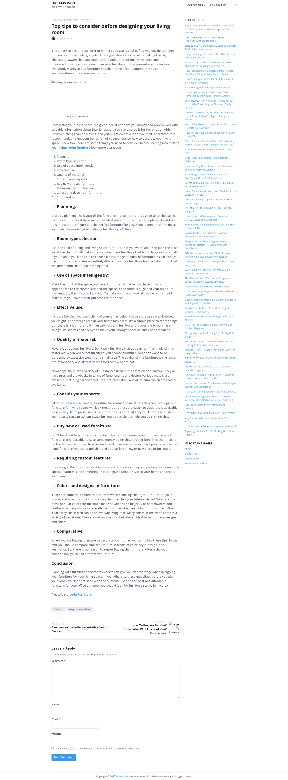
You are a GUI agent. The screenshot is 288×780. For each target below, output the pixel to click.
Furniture (58, 609)
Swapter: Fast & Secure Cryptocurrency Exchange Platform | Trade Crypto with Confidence (206, 245)
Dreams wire (64, 3)
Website (57, 733)
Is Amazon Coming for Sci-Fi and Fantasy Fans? (210, 391)
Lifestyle (85, 20)
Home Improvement (64, 20)
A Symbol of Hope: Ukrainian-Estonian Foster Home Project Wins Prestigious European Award (209, 116)
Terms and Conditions (197, 463)
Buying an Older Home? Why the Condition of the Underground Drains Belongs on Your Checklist (209, 29)
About (188, 448)
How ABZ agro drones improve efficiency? (207, 87)
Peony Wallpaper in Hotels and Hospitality (207, 286)
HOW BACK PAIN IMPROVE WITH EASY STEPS (210, 413)
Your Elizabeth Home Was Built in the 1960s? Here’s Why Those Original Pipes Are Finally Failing (209, 104)
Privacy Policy (192, 458)
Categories (195, 5)
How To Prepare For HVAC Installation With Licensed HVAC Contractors (145, 629)
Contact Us (218, 5)
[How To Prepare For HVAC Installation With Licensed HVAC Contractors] (174, 627)
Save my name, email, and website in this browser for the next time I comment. (97, 748)
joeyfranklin (62, 38)
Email (56, 719)
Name (56, 704)
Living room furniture (79, 609)
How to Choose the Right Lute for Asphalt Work (210, 426)
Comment (58, 660)
